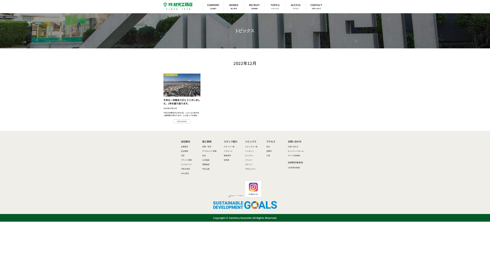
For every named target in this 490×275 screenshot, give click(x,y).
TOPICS (275, 6)
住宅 (204, 155)
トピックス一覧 (251, 146)
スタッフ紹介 (230, 141)
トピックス (250, 141)
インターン (249, 151)
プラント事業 (186, 160)
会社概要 (184, 151)
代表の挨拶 (185, 169)
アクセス (270, 141)
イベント (248, 160)
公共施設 (205, 160)
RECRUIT (254, 6)
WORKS (233, 6)
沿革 (183, 155)
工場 (268, 155)
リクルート (228, 151)
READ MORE (182, 121)
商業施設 (205, 164)
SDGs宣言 (185, 173)
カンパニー (170, 75)
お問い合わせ (295, 141)
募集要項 (227, 155)
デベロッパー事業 (209, 151)
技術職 (226, 160)
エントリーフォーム (296, 151)
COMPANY (213, 6)
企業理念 (184, 146)
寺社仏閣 (205, 169)
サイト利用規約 (294, 155)
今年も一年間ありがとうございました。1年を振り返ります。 (181, 101)
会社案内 (185, 141)
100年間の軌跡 (294, 167)
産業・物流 (206, 146)
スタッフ (248, 164)
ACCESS (296, 6)
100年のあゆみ (295, 162)
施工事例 (206, 141)
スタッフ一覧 (229, 146)
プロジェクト (250, 169)
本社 (268, 146)
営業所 (269, 151)
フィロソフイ (186, 164)
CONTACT (316, 6)
